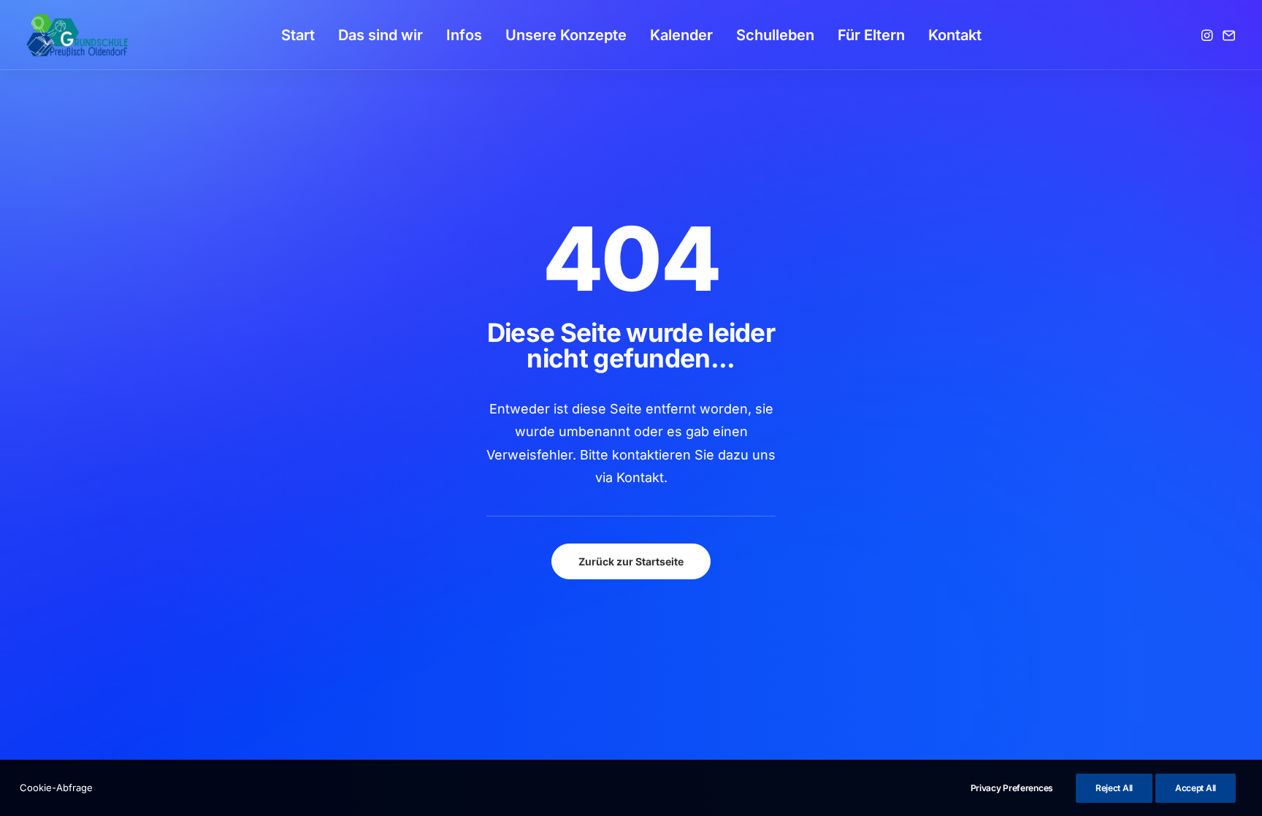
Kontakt (955, 35)
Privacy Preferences (1012, 787)
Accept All (1195, 787)
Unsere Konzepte (566, 35)
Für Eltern (871, 35)
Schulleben (775, 35)
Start (298, 35)
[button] (1208, 35)
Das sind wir (380, 35)
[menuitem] (298, 35)
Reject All (1114, 787)
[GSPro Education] (77, 35)
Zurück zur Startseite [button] (631, 561)
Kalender (681, 35)
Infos (464, 35)
